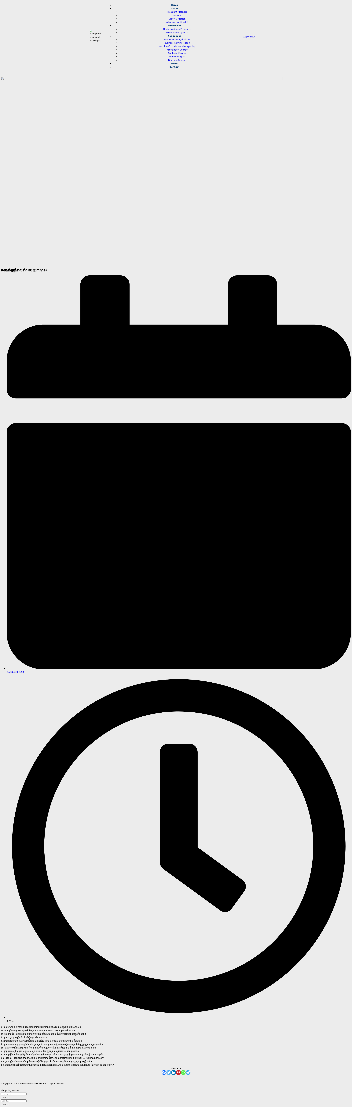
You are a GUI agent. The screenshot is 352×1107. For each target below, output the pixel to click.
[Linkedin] (173, 1072)
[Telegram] (188, 1072)
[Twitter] (168, 1072)
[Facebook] (164, 1072)
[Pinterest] (178, 1072)
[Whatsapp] (183, 1072)
